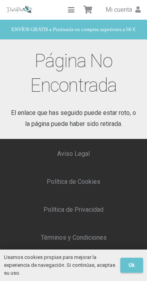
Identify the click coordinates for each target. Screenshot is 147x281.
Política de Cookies (73, 181)
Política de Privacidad (73, 209)
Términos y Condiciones (74, 237)
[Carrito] (88, 10)
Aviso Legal (73, 153)
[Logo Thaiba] (19, 10)
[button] (71, 10)
